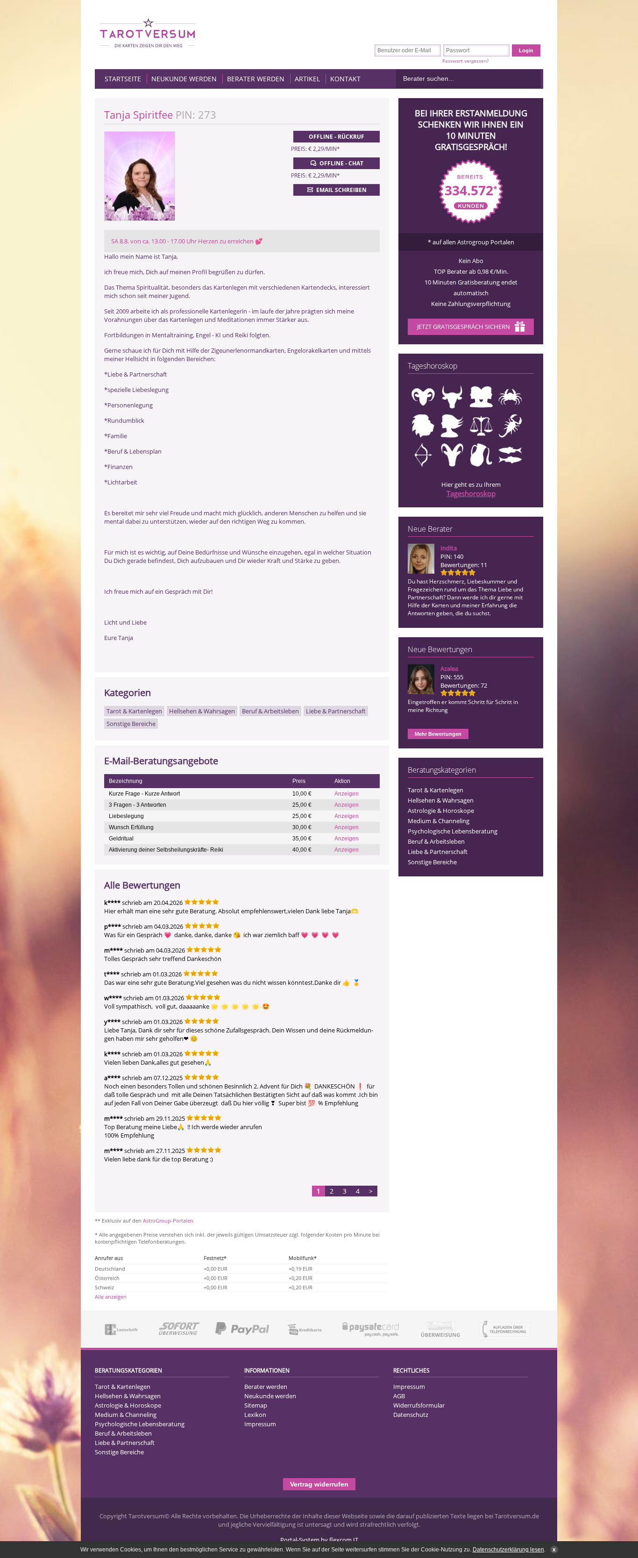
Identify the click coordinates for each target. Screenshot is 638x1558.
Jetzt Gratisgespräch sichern (463, 326)
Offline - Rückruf (336, 137)
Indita (448, 548)
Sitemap (255, 1405)
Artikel (307, 78)
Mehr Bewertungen (438, 734)
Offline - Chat (341, 163)
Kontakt (345, 78)
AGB (399, 1396)
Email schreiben (341, 190)
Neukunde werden (184, 78)
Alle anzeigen (111, 1296)
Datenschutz (410, 1414)
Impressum (260, 1424)
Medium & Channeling (438, 821)
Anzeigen (346, 793)
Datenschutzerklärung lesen (508, 1549)
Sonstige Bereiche (432, 862)
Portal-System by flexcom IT (319, 1540)
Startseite (123, 78)
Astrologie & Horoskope (441, 810)
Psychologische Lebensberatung (452, 831)
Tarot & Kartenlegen (435, 790)
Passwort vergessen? (465, 60)
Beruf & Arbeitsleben (436, 841)
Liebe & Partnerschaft (438, 851)
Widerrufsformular (419, 1405)
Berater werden (255, 78)
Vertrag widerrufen (319, 1484)
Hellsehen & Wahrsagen (441, 800)
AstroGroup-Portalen (168, 1220)
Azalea (449, 668)
